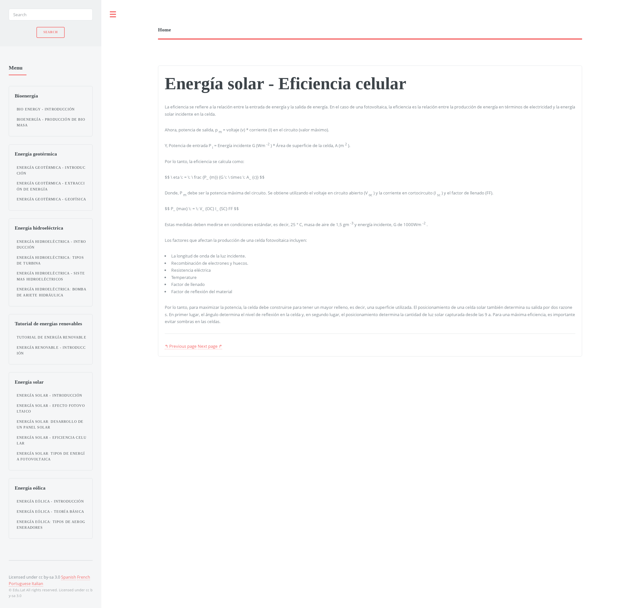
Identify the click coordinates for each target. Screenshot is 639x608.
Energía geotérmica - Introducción (51, 170)
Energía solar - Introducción (49, 395)
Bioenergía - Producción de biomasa (51, 122)
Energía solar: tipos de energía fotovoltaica (51, 456)
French (83, 577)
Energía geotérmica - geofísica (51, 199)
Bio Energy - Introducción (46, 109)
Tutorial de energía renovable (51, 337)
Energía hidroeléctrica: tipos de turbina (50, 260)
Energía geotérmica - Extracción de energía (51, 186)
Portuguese (20, 583)
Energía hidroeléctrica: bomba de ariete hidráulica (51, 292)
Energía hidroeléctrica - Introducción (51, 244)
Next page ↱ (210, 346)
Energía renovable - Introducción (51, 350)
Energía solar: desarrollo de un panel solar (50, 424)
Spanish (68, 577)
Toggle (113, 14)
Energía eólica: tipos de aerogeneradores (51, 524)
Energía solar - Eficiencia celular (51, 440)
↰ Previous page (181, 346)
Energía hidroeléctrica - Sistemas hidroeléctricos (51, 276)
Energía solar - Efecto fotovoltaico (51, 408)
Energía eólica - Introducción (50, 501)
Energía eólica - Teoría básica (50, 512)
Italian (37, 583)
